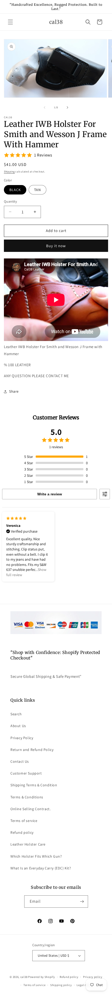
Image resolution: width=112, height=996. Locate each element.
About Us (18, 725)
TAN (37, 189)
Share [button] (14, 391)
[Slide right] (67, 107)
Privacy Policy (21, 737)
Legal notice (85, 985)
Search (16, 714)
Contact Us (19, 761)
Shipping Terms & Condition (33, 785)
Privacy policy (92, 977)
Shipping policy (61, 985)
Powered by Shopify (41, 977)
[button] (10, 22)
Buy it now (56, 245)
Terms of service (24, 820)
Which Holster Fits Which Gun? (36, 856)
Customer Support (26, 773)
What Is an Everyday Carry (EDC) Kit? (40, 868)
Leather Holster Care (28, 844)
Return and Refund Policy (31, 749)
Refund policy (22, 832)
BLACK (15, 189)
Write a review (49, 494)
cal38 (24, 977)
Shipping (9, 171)
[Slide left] (44, 107)
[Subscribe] (82, 901)
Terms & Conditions (26, 797)
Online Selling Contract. (30, 808)
